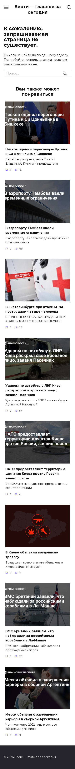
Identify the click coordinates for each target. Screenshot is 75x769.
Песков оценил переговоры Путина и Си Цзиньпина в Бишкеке (36, 151)
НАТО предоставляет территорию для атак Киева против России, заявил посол (35, 473)
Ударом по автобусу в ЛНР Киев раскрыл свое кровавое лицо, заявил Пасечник (33, 390)
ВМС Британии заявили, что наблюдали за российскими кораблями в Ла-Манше (29, 635)
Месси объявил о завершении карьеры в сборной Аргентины (32, 717)
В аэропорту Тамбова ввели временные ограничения (29, 230)
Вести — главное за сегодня (37, 9)
